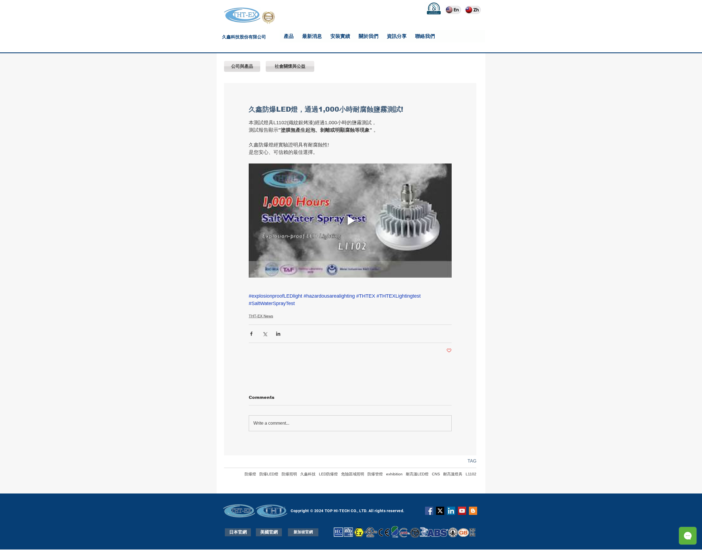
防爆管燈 (375, 474)
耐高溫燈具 (452, 474)
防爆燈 (250, 474)
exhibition (394, 474)
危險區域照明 (352, 474)
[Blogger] (473, 511)
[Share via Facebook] (251, 333)
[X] (440, 511)
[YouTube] (462, 511)
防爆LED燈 (268, 474)
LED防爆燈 (328, 474)
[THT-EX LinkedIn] (451, 511)
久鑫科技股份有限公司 (244, 38)
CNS (436, 474)
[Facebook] (429, 511)
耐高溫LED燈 (417, 474)
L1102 (471, 474)
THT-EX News (261, 316)
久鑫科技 (308, 474)
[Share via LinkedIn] (278, 333)
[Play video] (350, 220)
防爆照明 (289, 474)
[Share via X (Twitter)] (264, 333)
